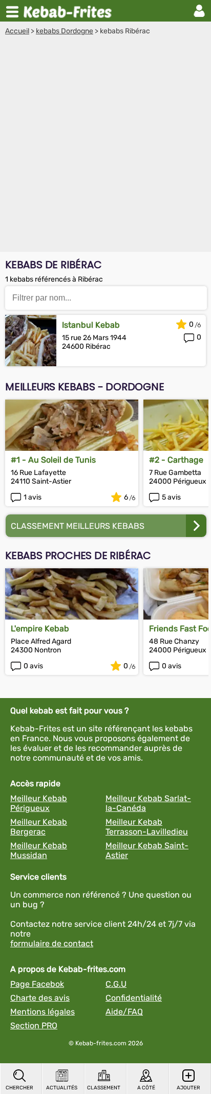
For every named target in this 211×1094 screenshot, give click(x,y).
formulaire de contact (51, 943)
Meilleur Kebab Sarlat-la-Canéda (148, 803)
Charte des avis (40, 998)
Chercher (19, 1088)
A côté (146, 1088)
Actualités (61, 1088)
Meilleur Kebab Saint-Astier (147, 850)
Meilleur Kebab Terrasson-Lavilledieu (147, 827)
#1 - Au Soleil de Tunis (53, 460)
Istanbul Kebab (91, 325)
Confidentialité (134, 998)
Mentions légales (42, 1012)
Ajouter (188, 1088)
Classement (103, 1088)
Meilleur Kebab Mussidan (38, 850)
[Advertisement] (105, 146)
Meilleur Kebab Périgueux (38, 803)
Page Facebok (37, 984)
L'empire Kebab (40, 628)
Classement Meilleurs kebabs (77, 526)
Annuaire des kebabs (70, 10)
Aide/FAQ (124, 1012)
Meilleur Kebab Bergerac (38, 827)
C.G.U (116, 984)
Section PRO (33, 1025)
